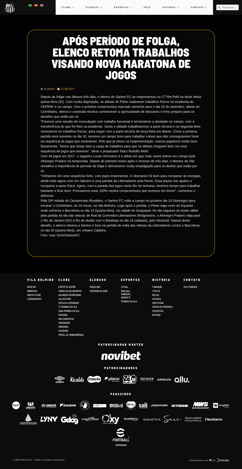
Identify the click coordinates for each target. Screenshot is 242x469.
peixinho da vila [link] (129, 301)
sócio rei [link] (31, 287)
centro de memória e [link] (162, 306)
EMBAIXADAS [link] (64, 322)
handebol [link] (126, 294)
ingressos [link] (32, 291)
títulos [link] (156, 291)
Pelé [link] (147, 7)
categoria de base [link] (99, 291)
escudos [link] (156, 299)
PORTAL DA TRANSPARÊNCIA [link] (70, 334)
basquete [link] (126, 297)
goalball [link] (126, 291)
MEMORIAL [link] (63, 315)
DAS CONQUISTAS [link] (66, 319)
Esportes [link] (121, 7)
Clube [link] (66, 7)
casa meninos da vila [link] (68, 311)
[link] (10, 8)
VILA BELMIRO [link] (64, 299)
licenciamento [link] (34, 299)
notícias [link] (156, 315)
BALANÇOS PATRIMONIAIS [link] (69, 295)
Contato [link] (197, 7)
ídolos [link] (155, 295)
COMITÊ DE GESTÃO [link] (67, 287)
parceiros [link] (63, 326)
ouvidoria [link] (63, 330)
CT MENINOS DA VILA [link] (67, 306)
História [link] (169, 7)
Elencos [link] (92, 7)
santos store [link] (34, 295)
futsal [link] (124, 287)
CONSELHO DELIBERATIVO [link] (70, 291)
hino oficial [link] (158, 303)
